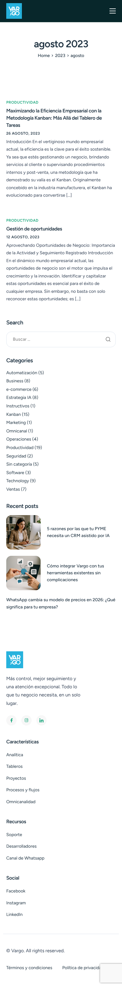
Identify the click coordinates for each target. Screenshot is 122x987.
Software (15, 472)
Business (14, 381)
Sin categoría (19, 464)
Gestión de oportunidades (34, 229)
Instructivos (17, 406)
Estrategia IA (18, 397)
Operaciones (18, 439)
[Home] (14, 10)
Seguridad (16, 456)
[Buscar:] (61, 339)
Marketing (16, 422)
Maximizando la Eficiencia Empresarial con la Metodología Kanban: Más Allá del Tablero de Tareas (54, 118)
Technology (17, 480)
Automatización (21, 372)
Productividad (22, 102)
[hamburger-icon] (112, 10)
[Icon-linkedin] (41, 720)
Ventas (13, 489)
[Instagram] (26, 720)
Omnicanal (16, 431)
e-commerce (19, 389)
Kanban (13, 414)
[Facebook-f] (11, 720)
